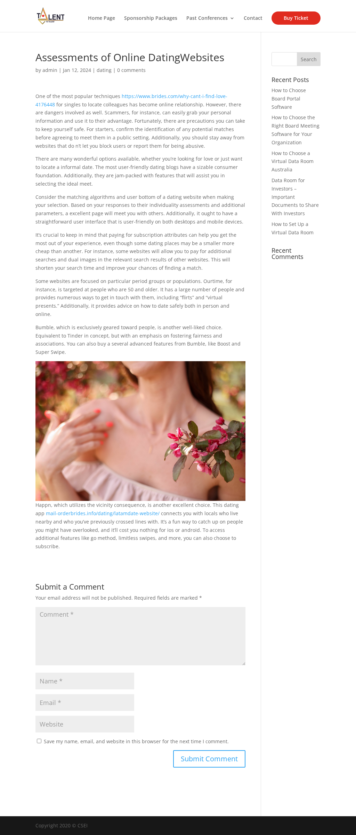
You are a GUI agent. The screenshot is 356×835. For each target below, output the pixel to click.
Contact (253, 18)
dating (104, 70)
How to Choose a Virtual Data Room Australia (293, 161)
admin (49, 70)
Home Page (101, 18)
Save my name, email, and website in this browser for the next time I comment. (136, 741)
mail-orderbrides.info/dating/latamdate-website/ (103, 513)
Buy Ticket (296, 18)
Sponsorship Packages (150, 18)
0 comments (131, 70)
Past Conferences (207, 18)
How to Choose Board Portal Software (289, 98)
